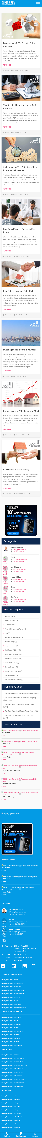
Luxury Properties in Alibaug (11, 1099)
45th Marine (6, 743)
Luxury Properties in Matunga (11, 1024)
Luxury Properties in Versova (11, 1004)
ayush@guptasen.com (20, 559)
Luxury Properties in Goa (10, 1124)
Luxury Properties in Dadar (10, 1028)
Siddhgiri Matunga (8, 797)
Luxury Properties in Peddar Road (13, 1083)
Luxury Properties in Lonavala (11, 1113)
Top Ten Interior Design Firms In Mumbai (19, 693)
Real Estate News (11, 663)
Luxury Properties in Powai (10, 1042)
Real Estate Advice (11, 650)
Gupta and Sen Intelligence (14, 637)
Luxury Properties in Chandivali (12, 1045)
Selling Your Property (12, 671)
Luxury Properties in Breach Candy (13, 1058)
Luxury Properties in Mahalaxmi (12, 1076)
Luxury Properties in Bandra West (13, 994)
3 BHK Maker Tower (9, 784)
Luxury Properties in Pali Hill (11, 997)
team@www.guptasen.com (23, 957)
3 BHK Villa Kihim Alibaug (11, 770)
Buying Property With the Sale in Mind (21, 411)
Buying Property (10, 620)
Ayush (13, 557)
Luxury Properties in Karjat (10, 1103)
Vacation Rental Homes (13, 680)
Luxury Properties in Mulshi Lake (12, 1117)
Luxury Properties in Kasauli (11, 1127)
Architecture (9, 616)
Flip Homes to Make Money (16, 469)
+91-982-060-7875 (18, 552)
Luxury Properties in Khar (10, 980)
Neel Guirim (6, 733)
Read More (7, 65)
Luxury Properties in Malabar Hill (12, 1069)
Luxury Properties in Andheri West (13, 990)
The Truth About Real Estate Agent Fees (19, 711)
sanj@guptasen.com (19, 549)
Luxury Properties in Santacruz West (14, 1008)
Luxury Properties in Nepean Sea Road (14, 1065)
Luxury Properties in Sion (10, 1021)
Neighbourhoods (10, 646)
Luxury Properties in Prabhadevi (12, 1031)
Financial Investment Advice (14, 629)
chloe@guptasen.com (20, 589)
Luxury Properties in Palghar (11, 1110)
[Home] (9, 3)
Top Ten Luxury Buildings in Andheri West (19, 704)
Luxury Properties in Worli (10, 1055)
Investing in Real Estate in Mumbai (19, 350)
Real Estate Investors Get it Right (18, 291)
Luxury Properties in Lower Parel (12, 1062)
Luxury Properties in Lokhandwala (13, 983)
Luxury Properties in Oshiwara (11, 987)
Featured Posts (10, 625)
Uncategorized (10, 675)
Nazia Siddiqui (16, 577)
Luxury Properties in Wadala (11, 1038)
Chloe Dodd (15, 587)
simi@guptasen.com (19, 599)
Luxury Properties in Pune (10, 1096)
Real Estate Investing (12, 658)
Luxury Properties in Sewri (10, 1035)
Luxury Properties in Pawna (11, 1120)
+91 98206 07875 (18, 572)
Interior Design (10, 642)
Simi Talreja (15, 597)
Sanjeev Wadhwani (17, 547)
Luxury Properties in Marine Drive (12, 1072)
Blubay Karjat (6, 757)
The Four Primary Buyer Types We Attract (19, 715)
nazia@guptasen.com (19, 579)
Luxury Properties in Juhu (10, 1001)
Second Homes (10, 667)
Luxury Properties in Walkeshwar (12, 1086)
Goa (6, 633)
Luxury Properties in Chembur (11, 1017)
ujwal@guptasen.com (19, 569)
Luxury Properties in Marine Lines (13, 1079)
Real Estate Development (13, 654)
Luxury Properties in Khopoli (11, 1106)
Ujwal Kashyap (16, 567)
